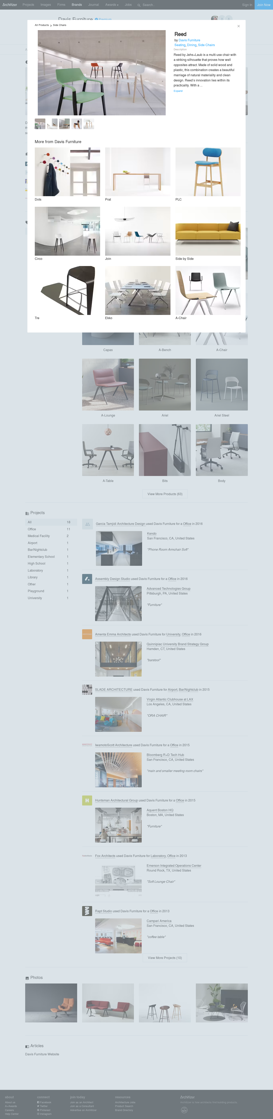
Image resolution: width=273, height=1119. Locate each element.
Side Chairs (59, 25)
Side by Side (184, 258)
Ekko (108, 318)
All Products (42, 25)
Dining (191, 45)
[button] (40, 124)
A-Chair (180, 318)
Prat (108, 199)
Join (108, 258)
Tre (37, 318)
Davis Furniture (189, 40)
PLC (178, 199)
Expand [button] (178, 91)
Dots (38, 199)
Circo (38, 258)
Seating (179, 45)
